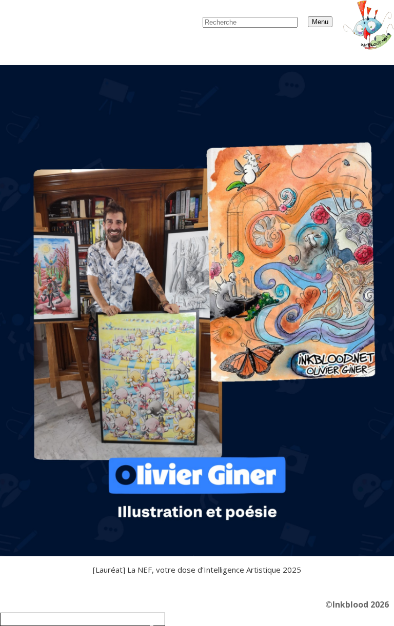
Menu (320, 22)
